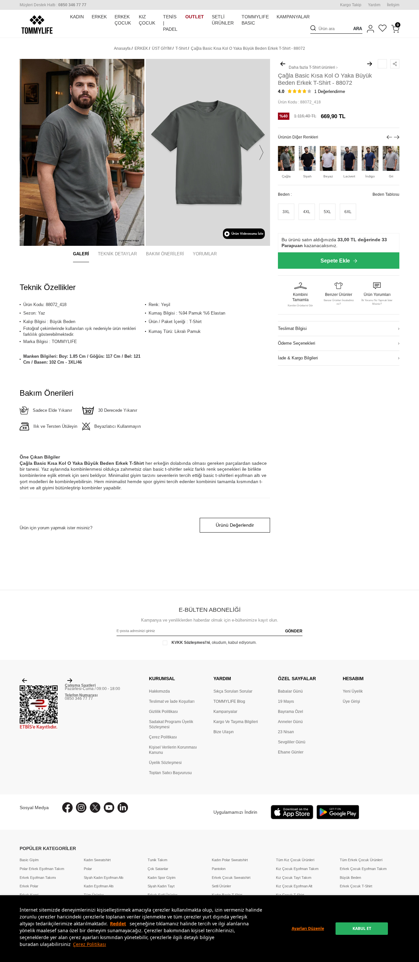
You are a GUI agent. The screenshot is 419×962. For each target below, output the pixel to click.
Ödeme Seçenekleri (296, 343)
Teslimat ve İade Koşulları (171, 701)
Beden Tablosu (386, 194)
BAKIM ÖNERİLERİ (165, 253)
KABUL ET (362, 928)
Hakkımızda (159, 691)
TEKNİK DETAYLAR (117, 253)
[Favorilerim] (382, 29)
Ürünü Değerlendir (235, 525)
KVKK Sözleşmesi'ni (191, 642)
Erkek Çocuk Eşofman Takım (363, 869)
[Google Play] (338, 812)
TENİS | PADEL (170, 23)
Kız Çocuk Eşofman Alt (294, 886)
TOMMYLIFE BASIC (255, 20)
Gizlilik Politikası (163, 711)
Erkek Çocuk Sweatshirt (231, 878)
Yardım (374, 5)
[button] (28, 152)
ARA (357, 29)
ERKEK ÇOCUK (123, 20)
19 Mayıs (286, 701)
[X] (95, 807)
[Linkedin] (123, 807)
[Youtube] (109, 807)
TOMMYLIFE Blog (229, 701)
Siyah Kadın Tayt (161, 886)
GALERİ (81, 253)
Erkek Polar (29, 886)
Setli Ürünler (221, 886)
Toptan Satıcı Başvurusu (170, 773)
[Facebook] (67, 807)
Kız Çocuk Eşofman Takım (297, 869)
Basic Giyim (29, 860)
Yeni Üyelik (353, 691)
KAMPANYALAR (293, 16)
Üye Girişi (351, 701)
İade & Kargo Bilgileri (298, 358)
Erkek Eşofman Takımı (38, 878)
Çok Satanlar (158, 869)
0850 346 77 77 (79, 698)
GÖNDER (293, 631)
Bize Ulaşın (223, 732)
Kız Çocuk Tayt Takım (293, 878)
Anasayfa (122, 48)
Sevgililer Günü (291, 742)
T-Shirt (181, 48)
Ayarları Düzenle (308, 928)
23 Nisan (286, 732)
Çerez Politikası (89, 944)
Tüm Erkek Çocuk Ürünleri (361, 860)
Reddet (118, 923)
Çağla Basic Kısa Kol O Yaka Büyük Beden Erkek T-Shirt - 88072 (248, 48)
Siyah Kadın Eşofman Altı (103, 878)
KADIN (77, 16)
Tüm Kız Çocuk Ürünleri (295, 860)
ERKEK (99, 16)
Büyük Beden (350, 878)
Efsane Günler (290, 752)
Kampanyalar (225, 711)
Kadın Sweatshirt (97, 860)
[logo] (37, 24)
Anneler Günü (290, 721)
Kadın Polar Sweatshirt (230, 860)
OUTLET (194, 16)
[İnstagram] (81, 807)
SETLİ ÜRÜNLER (223, 20)
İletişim (393, 5)
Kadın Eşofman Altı (99, 886)
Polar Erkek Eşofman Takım (42, 869)
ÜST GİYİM (162, 48)
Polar (88, 869)
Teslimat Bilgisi (292, 328)
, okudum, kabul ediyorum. (214, 642)
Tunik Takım (157, 860)
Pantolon (219, 869)
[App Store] (292, 812)
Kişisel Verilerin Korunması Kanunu (173, 750)
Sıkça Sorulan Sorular (232, 691)
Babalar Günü (290, 691)
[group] (82, 152)
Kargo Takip (350, 5)
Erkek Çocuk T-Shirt (356, 886)
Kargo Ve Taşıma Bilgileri (235, 721)
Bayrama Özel (290, 711)
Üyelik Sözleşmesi (165, 762)
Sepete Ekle (335, 260)
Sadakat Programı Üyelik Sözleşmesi (171, 724)
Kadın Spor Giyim (161, 878)
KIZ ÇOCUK (147, 20)
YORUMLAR (205, 253)
